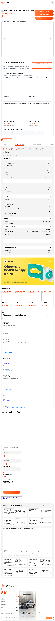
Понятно (49, 617)
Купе (2, 607)
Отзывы (51, 144)
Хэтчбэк (3, 599)
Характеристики (19, 144)
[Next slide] (50, 38)
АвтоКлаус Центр (7, 377)
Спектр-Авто (6, 358)
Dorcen (17, 599)
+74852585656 (6, 363)
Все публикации (47, 505)
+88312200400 (6, 382)
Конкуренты (5, 288)
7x (17, 7)
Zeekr (17, 606)
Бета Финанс (6, 341)
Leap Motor (18, 610)
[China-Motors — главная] (6, 2)
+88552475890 (6, 400)
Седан (2, 598)
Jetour (17, 601)
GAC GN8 (4, 302)
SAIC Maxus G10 (18, 133)
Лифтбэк (3, 601)
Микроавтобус (8, 7)
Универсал (3, 606)
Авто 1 (4, 395)
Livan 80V (18, 302)
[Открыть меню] (52, 2)
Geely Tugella (40, 133)
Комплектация (37, 144)
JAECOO (17, 604)
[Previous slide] (4, 38)
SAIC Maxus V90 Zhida (29, 133)
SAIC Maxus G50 (8, 133)
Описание (4, 144)
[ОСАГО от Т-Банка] (27, 271)
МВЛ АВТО (5, 324)
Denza (17, 602)
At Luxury (21, 7)
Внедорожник (4, 602)
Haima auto (14, 7)
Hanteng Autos (18, 598)
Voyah (17, 609)
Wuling (17, 607)
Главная (3, 7)
